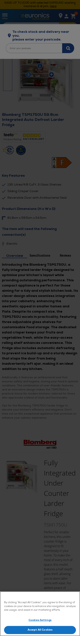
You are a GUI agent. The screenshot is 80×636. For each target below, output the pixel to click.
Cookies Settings (40, 620)
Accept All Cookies (40, 629)
